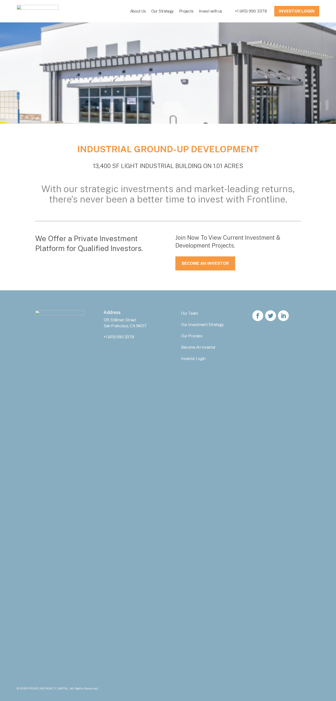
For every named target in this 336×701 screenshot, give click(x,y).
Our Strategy (162, 11)
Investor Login (193, 358)
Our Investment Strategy (202, 324)
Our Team (189, 313)
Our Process (191, 336)
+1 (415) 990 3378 (251, 11)
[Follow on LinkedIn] (283, 315)
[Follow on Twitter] (270, 315)
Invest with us (210, 11)
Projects (186, 11)
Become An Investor (205, 263)
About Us (138, 11)
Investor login (297, 11)
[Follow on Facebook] (257, 315)
